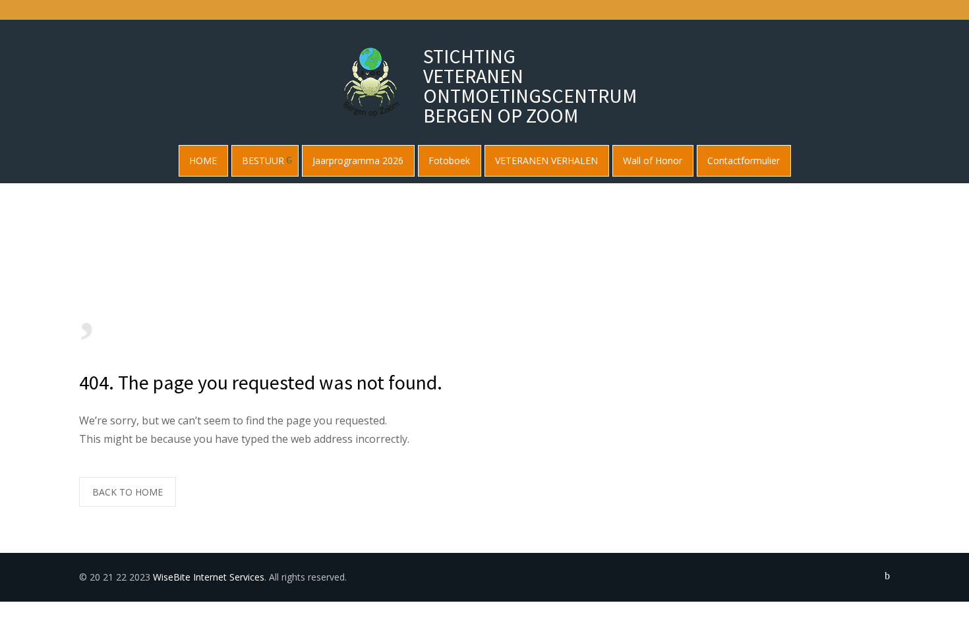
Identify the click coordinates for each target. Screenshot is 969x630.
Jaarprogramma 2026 (357, 160)
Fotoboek (449, 160)
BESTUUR (263, 160)
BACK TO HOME (127, 492)
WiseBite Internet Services (208, 577)
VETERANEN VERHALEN (546, 160)
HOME (203, 160)
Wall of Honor (652, 160)
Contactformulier (743, 160)
